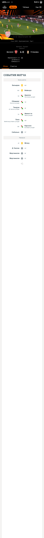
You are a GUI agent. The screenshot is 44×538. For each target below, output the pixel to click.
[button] (38, 7)
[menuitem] (14, 7)
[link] (13, 7)
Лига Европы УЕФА (4, 7)
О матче (13, 66)
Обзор (5, 66)
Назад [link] (6, 12)
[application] (22, 27)
